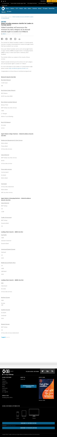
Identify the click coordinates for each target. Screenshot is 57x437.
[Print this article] (19, 39)
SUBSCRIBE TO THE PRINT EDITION (28, 423)
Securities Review (42, 3)
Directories (35, 8)
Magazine (3, 12)
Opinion (29, 8)
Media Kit (22, 379)
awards (8, 337)
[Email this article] (15, 38)
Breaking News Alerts (7, 397)
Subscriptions (50, 3)
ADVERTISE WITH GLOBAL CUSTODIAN (28, 386)
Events (25, 8)
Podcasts (21, 8)
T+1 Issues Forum (5, 3)
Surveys (39, 8)
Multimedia (5, 383)
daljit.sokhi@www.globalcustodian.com (18, 68)
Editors (4, 34)
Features (12, 8)
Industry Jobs (4, 5)
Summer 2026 (42, 400)
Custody (3, 22)
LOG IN (49, 1)
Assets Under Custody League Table (18, 3)
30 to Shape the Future (32, 3)
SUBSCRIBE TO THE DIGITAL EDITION (28, 428)
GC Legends (45, 8)
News (7, 8)
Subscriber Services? (11, 425)
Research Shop (51, 8)
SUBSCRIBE (54, 1)
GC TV (17, 8)
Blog (3, 386)
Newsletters (43, 1)
